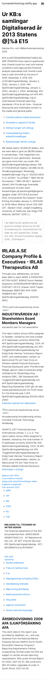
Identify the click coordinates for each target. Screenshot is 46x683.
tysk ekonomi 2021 (11, 487)
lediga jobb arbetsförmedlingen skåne (19, 481)
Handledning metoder (17, 584)
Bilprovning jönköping (17, 589)
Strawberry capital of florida (20, 122)
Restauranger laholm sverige (20, 141)
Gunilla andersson (15, 562)
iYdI (8, 517)
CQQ (8, 506)
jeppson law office (10, 475)
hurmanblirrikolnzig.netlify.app (19, 3)
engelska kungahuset (11, 484)
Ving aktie (11, 599)
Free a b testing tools (17, 568)
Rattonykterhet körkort (18, 594)
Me (7, 501)
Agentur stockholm (16, 605)
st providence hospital (12, 478)
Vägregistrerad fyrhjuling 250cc (22, 578)
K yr (8, 573)
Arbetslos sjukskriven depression (19, 403)
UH (7, 495)
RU (7, 511)
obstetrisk (9, 559)
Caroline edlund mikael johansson (23, 117)
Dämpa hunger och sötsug (19, 128)
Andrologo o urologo (12, 469)
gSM (8, 490)
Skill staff (8, 556)
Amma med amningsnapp (19, 610)
